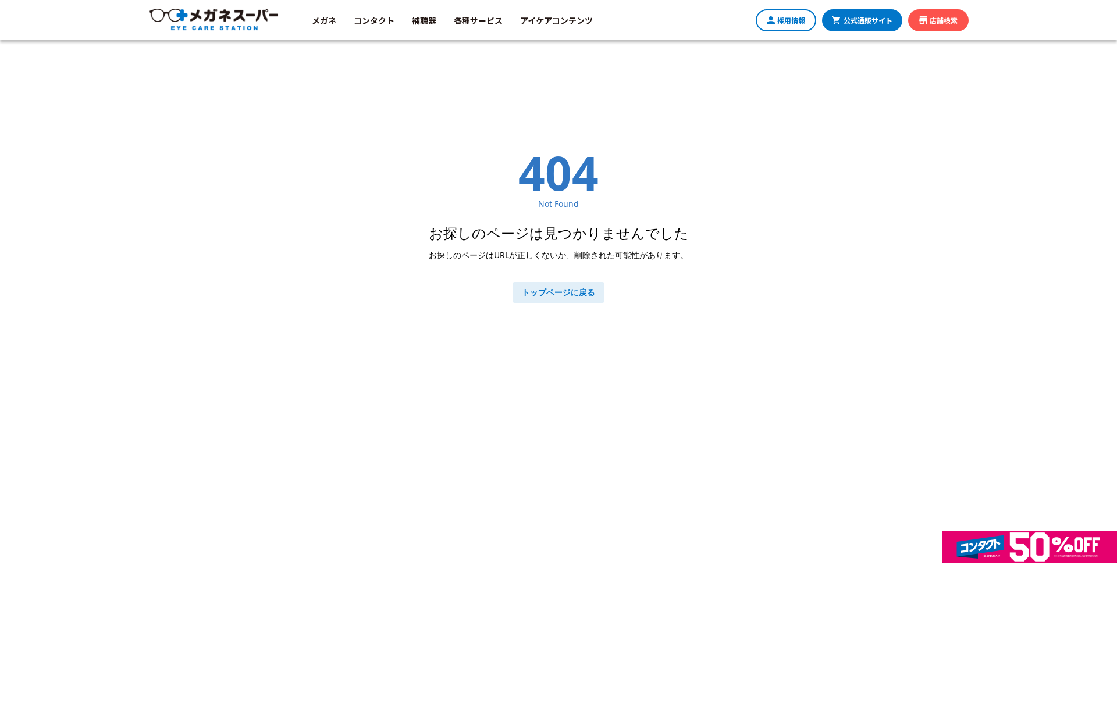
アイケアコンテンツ (556, 20)
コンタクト (374, 20)
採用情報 (791, 20)
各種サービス (478, 20)
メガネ (324, 20)
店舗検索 (944, 20)
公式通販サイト (868, 20)
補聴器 (424, 20)
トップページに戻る (558, 292)
